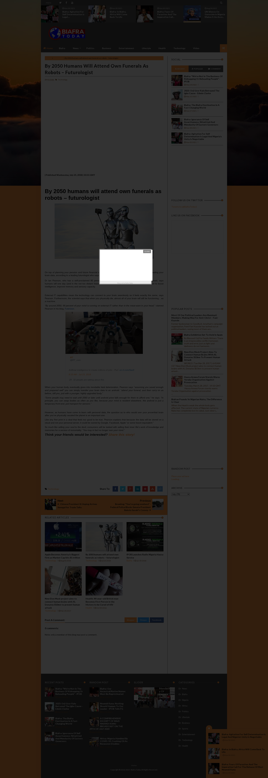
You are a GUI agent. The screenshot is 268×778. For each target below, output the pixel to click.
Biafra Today (129, 283)
